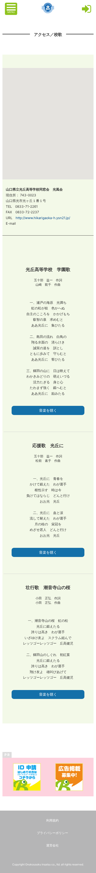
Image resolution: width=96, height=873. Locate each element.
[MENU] (11, 5)
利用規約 (52, 820)
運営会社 (52, 845)
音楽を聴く (48, 410)
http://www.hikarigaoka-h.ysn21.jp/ (43, 218)
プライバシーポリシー (52, 833)
